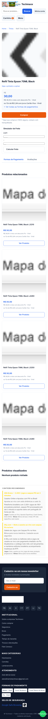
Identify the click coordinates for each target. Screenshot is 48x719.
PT (27, 608)
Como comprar (7, 623)
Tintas (11, 29)
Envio (4, 631)
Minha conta (40, 11)
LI (33, 608)
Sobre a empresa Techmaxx (12, 619)
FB (4, 608)
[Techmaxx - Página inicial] (13, 599)
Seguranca (6, 627)
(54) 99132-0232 (8, 675)
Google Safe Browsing (12, 705)
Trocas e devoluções (10, 643)
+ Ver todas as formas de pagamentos (21, 107)
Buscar (27, 11)
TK (39, 608)
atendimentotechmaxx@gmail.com (15, 679)
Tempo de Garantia (9, 639)
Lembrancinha (7, 666)
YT (21, 608)
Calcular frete (12, 149)
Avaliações (32, 159)
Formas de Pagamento (14, 159)
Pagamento (6, 635)
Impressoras (6, 658)
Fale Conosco (7, 647)
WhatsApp (43, 714)
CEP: (5, 133)
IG (10, 608)
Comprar (24, 115)
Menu (20, 18)
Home (4, 29)
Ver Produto (24, 243)
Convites (5, 662)
